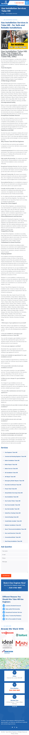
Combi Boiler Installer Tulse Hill (13, 521)
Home (2, 13)
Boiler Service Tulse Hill (11, 468)
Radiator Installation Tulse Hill (13, 525)
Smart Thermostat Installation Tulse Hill (15, 529)
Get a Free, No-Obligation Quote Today (14, 585)
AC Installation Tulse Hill (11, 472)
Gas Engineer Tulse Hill (11, 452)
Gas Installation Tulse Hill (11, 497)
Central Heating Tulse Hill (11, 517)
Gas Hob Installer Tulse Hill (12, 509)
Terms (16, 733)
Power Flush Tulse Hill (11, 488)
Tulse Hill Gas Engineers (11, 732)
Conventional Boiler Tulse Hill (12, 537)
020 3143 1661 (20, 3)
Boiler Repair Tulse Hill (11, 464)
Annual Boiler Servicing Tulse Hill (13, 492)
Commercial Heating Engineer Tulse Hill (15, 456)
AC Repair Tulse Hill (10, 476)
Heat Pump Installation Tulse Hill (13, 541)
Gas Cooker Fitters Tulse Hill (12, 501)
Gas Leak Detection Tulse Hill (13, 533)
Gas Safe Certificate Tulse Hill (13, 484)
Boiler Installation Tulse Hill (12, 460)
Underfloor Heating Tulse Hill (12, 513)
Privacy (13, 733)
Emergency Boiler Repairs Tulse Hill (14, 480)
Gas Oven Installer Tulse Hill (12, 505)
